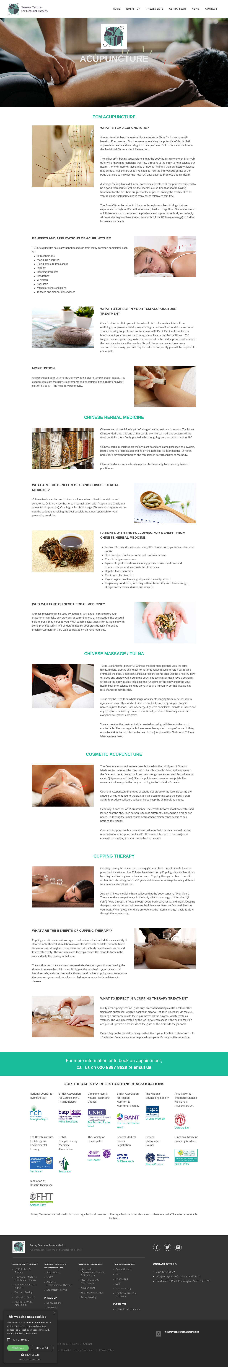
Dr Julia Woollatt (155, 1119)
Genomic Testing (23, 1292)
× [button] (54, 1312)
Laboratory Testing (25, 1297)
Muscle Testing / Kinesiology (23, 1303)
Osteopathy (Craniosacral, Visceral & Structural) (93, 1272)
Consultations (53, 1303)
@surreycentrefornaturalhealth (181, 1332)
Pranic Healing (89, 1297)
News (75, 1344)
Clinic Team (61, 1344)
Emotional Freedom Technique (125, 1295)
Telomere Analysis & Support (25, 1286)
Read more (31, 1333)
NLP (117, 1274)
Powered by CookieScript (30, 1360)
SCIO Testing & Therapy (23, 1271)
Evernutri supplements (127, 1309)
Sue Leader (36, 1171)
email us (142, 1067)
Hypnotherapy (123, 1288)
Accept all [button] (18, 1348)
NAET (49, 1277)
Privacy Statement (84, 1350)
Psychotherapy (123, 1269)
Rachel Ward (182, 1163)
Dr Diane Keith (125, 1161)
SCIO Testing (53, 1272)
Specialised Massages (92, 1292)
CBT (117, 1284)
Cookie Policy (106, 1350)
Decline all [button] (42, 1348)
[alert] (30, 1336)
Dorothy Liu (182, 1127)
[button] (30, 1355)
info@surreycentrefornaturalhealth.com (178, 1276)
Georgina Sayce (39, 1119)
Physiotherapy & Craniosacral (90, 1282)
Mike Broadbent (68, 1121)
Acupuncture (88, 1288)
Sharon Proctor (154, 1164)
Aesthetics (52, 1307)
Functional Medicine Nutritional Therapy (26, 1279)
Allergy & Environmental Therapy (59, 1284)
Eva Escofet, (95, 1122)
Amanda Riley (38, 1205)
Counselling (121, 1279)
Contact (87, 1344)
